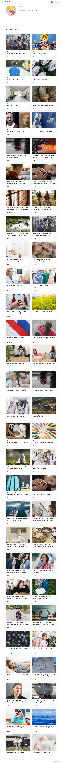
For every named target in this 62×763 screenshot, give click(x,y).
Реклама (14, 761)
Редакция (38, 761)
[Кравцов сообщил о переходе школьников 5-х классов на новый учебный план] (18, 487)
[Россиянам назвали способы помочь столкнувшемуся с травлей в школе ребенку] (18, 357)
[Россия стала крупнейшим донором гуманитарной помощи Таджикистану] (18, 332)
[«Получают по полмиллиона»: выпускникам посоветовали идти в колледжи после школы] (44, 617)
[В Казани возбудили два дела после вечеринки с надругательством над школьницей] (18, 150)
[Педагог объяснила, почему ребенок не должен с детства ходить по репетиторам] (18, 383)
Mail (3, 761)
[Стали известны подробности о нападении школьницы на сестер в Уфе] (44, 383)
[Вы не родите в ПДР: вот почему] (18, 669)
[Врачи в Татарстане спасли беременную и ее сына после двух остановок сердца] (18, 280)
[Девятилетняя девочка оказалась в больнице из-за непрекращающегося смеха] (18, 98)
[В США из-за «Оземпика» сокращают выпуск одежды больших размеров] (44, 280)
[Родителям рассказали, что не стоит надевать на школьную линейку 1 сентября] (44, 643)
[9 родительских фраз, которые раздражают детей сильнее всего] (44, 176)
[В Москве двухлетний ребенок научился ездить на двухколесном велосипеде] (18, 617)
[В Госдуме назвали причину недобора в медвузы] (44, 461)
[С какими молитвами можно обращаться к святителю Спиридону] (44, 46)
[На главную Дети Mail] (8, 2)
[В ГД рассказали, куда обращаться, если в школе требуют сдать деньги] (44, 487)
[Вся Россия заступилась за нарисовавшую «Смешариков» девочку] (44, 435)
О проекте (32, 761)
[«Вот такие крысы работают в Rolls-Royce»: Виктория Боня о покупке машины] (18, 695)
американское (32, 10)
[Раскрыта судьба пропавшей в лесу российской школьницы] (44, 228)
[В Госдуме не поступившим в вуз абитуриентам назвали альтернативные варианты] (18, 513)
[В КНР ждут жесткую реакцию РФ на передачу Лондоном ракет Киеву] (44, 695)
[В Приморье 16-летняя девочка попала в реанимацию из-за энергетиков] (44, 72)
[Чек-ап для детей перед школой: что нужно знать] (44, 565)
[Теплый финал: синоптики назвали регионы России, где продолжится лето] (44, 409)
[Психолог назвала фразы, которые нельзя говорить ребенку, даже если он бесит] (44, 357)
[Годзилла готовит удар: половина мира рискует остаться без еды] (44, 721)
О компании (7, 761)
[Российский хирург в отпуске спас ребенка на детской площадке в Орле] (18, 254)
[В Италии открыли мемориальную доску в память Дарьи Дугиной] (44, 669)
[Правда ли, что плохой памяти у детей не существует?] (18, 721)
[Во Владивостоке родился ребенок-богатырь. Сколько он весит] (44, 254)
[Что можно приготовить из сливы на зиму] (18, 643)
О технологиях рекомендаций (49, 761)
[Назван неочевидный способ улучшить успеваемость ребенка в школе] (18, 539)
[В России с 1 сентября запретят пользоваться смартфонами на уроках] (18, 306)
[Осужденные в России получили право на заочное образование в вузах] (18, 202)
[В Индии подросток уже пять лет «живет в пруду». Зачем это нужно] (18, 228)
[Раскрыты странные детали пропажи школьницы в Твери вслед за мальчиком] (18, 46)
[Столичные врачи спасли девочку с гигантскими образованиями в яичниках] (44, 124)
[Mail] (5, 2)
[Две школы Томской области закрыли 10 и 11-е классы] (44, 591)
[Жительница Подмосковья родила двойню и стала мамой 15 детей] (18, 435)
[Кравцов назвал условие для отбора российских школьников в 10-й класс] (18, 746)
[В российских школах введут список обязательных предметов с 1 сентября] (44, 539)
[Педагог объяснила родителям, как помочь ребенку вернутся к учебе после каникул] (44, 513)
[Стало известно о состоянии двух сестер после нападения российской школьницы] (18, 72)
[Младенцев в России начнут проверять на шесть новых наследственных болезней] (44, 746)
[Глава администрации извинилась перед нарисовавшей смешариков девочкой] (44, 332)
